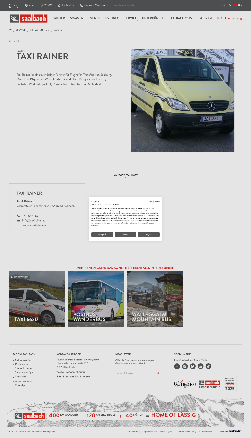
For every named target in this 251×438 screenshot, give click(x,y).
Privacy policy (154, 202)
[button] (95, 202)
